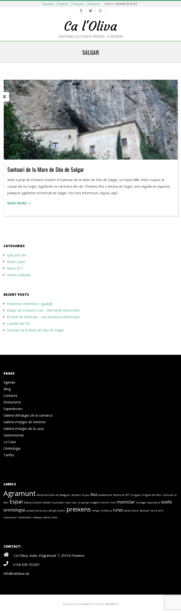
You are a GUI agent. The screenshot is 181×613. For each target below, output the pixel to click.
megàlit (94, 502)
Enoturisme (12, 402)
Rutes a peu (16, 261)
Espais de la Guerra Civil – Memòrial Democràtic (43, 310)
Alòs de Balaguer (60, 495)
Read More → (19, 203)
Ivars (68, 502)
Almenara (43, 495)
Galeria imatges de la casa (24, 428)
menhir (104, 502)
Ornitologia (12, 448)
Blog (7, 389)
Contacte (10, 395)
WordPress (112, 604)
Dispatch (85, 604)
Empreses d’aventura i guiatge (30, 303)
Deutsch (94, 4)
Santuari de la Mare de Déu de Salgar (45, 169)
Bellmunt (119, 495)
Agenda (9, 382)
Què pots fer (16, 255)
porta (38, 510)
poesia (30, 510)
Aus (94, 494)
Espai (16, 501)
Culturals (167, 495)
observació (153, 502)
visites (46, 517)
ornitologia (14, 510)
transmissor (25, 517)
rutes (118, 510)
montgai (141, 502)
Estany (27, 502)
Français (78, 4)
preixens (78, 509)
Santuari (145, 510)
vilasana (37, 517)
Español (48, 4)
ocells (166, 502)
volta (54, 517)
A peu (86, 495)
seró (161, 510)
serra (154, 510)
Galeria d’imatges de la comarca (28, 415)
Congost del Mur (151, 495)
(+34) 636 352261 (26, 564)
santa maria (131, 510)
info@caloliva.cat (16, 573)
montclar (126, 502)
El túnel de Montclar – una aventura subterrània (43, 317)
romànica (106, 510)
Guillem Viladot (41, 502)
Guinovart (58, 502)
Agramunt (20, 493)
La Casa (10, 442)
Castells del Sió (18, 323)
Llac (74, 502)
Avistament (105, 495)
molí (113, 502)
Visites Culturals (19, 275)
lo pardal (83, 502)
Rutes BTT (15, 268)
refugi (95, 510)
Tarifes (9, 455)
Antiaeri (76, 495)
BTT (128, 495)
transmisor (10, 517)
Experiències (13, 408)
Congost (135, 495)
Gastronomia (14, 435)
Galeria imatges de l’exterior (25, 422)
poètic (62, 510)
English (63, 4)
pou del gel (50, 510)
